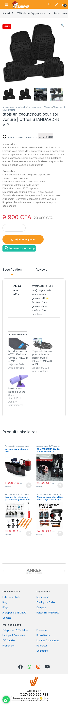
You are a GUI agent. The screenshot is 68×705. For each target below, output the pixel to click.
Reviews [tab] (41, 269)
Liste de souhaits (11, 597)
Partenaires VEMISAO (47, 612)
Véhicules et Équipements (31, 13)
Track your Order (45, 602)
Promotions (8, 645)
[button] (62, 25)
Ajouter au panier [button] (28, 485)
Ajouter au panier (25, 239)
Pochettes (41, 645)
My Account (42, 597)
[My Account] (57, 4)
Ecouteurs (41, 630)
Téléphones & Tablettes (15, 630)
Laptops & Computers (13, 635)
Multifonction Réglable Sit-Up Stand (16, 391)
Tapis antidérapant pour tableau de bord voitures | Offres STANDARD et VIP (42, 358)
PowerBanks (43, 635)
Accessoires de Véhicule (14, 107)
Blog (4, 602)
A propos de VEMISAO (14, 612)
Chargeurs (42, 650)
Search (50, 4)
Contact (6, 617)
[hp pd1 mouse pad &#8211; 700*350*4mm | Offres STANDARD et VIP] (18, 343)
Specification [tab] (12, 269)
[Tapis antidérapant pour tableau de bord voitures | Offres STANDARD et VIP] (42, 343)
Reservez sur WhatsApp (22, 248)
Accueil (6, 13)
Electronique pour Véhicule (39, 107)
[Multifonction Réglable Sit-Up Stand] (18, 381)
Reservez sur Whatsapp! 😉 (28, 698)
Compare (41, 607)
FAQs (5, 607)
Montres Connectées (47, 640)
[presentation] (65, 571)
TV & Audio (8, 640)
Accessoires (11, 446)
